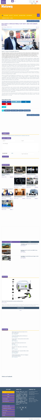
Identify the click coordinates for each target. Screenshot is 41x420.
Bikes (8, 396)
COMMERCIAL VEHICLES (5, 18)
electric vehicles (14, 110)
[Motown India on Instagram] (32, 3)
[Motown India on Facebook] (30, 1)
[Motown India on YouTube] (37, 1)
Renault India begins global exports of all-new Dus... (31, 196)
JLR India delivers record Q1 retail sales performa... (19, 174)
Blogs (11, 18)
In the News (6, 15)
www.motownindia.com (20, 401)
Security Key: (4, 153)
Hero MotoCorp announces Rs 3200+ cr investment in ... (19, 196)
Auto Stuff (16, 15)
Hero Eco (21, 110)
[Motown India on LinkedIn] (35, 3)
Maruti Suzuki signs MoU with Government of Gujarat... (7, 207)
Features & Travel (22, 15)
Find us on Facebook (7, 376)
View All (37, 21)
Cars (8, 394)
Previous (32, 21)
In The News (5, 329)
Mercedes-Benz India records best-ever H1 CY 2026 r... (19, 185)
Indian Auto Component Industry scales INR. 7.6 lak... (32, 185)
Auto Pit (4, 392)
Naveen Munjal (27, 110)
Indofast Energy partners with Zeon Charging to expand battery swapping (20, 355)
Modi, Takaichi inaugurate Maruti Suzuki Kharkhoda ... (7, 196)
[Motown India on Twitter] (34, 1)
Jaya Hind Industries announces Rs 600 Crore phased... (6, 174)
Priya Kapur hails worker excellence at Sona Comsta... (32, 174)
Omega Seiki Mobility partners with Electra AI (19, 335)
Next (28, 21)
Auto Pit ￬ (11, 15)
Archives (4, 412)
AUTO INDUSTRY (29, 15)
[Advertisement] (20, 10)
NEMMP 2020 (7, 110)
